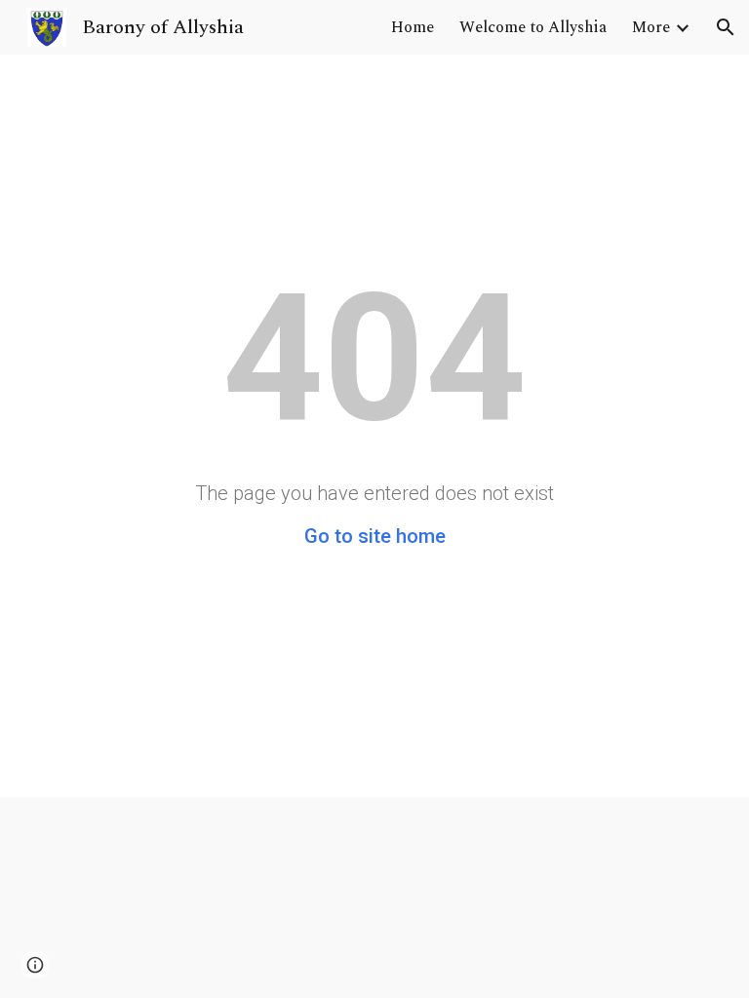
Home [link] (412, 27)
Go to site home (375, 536)
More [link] (651, 27)
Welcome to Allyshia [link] (533, 27)
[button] (725, 27)
